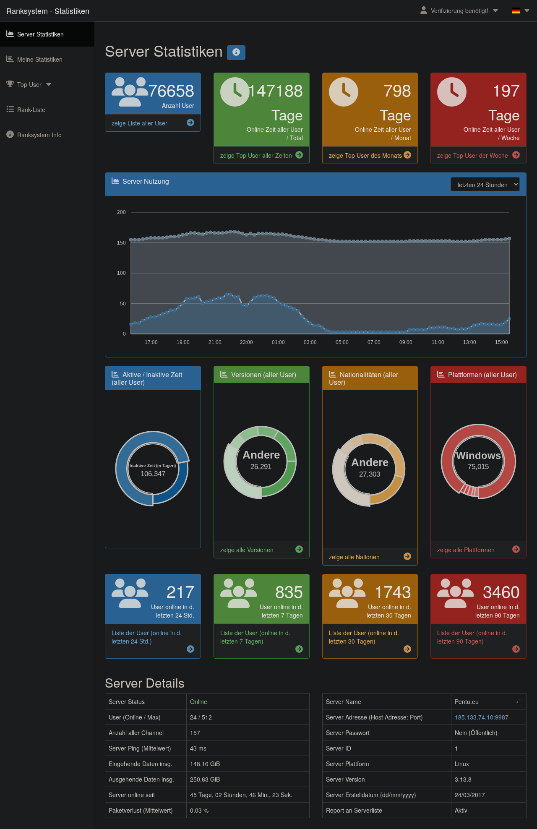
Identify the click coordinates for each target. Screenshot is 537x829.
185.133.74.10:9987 (481, 717)
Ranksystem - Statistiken (47, 10)
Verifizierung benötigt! (459, 10)
